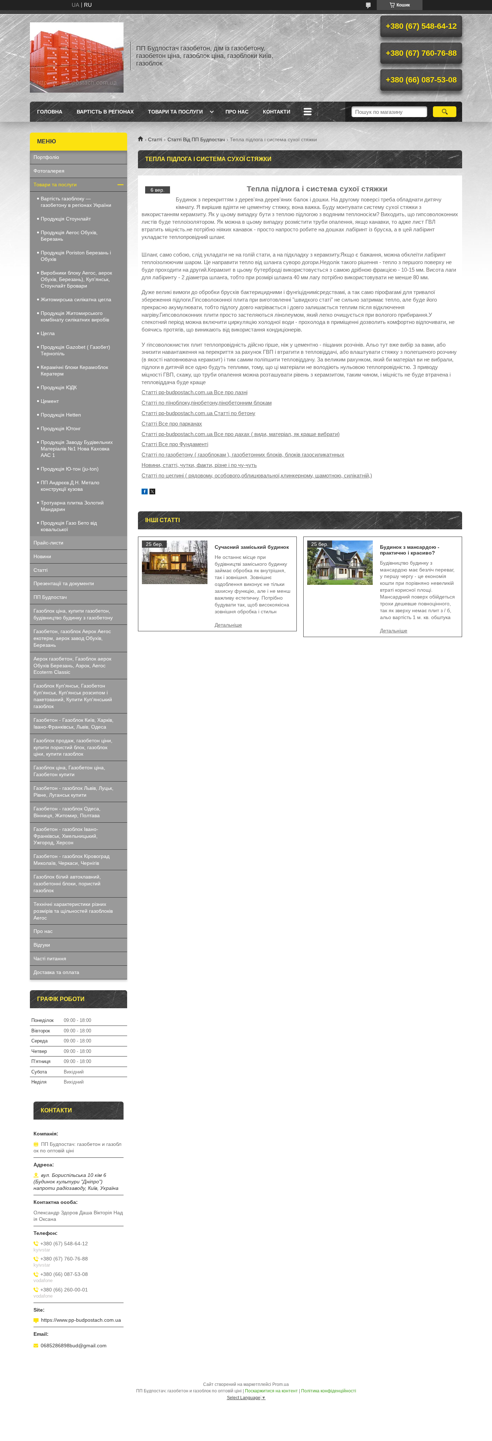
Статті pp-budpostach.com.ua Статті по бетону (198, 413)
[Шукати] (444, 111)
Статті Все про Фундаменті (175, 444)
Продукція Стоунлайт (66, 219)
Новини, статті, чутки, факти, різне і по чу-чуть (199, 465)
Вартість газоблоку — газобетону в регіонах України (76, 202)
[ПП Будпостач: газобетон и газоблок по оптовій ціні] (77, 56)
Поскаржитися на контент (271, 1390)
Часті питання (49, 958)
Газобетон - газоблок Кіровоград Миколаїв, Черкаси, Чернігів (71, 859)
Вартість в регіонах (105, 112)
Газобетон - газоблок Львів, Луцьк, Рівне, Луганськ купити (73, 791)
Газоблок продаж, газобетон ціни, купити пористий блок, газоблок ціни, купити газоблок (72, 747)
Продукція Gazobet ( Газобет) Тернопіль (75, 350)
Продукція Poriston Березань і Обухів (76, 256)
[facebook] (145, 492)
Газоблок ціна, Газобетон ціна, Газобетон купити (69, 771)
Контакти (276, 112)
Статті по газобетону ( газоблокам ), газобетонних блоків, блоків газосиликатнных (243, 455)
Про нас (237, 112)
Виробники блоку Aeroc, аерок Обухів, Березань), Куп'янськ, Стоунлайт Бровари (76, 279)
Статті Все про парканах (172, 424)
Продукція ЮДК (59, 387)
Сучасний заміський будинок (252, 547)
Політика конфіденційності (328, 1390)
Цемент (50, 401)
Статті (155, 139)
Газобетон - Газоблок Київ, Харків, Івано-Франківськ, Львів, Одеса (73, 723)
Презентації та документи (63, 583)
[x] (152, 492)
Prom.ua (280, 1384)
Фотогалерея (48, 171)
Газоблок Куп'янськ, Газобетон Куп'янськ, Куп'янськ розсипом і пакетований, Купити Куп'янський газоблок (72, 696)
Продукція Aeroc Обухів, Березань (69, 236)
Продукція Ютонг (61, 428)
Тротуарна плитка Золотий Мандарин (72, 506)
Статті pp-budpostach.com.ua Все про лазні (194, 392)
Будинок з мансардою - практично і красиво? (409, 550)
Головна (49, 112)
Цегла (48, 333)
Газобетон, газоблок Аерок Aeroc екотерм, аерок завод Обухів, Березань (72, 638)
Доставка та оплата (56, 972)
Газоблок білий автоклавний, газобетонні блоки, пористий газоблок (67, 883)
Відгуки (41, 945)
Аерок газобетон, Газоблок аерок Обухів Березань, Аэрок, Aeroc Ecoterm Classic (72, 665)
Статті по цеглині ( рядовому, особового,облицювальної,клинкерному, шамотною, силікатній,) (257, 475)
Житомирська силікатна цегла (76, 299)
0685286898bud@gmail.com (74, 1345)
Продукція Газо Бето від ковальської (69, 526)
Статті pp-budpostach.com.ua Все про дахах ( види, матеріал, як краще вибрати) (241, 434)
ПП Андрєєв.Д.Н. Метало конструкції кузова (70, 486)
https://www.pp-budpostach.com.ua (81, 1320)
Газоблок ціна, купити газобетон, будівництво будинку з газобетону (73, 614)
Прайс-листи (48, 543)
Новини (42, 556)
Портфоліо (46, 157)
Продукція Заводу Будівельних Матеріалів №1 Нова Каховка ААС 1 (77, 448)
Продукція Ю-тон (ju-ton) (70, 469)
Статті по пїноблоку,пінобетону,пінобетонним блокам (207, 403)
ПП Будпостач (50, 597)
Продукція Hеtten (61, 415)
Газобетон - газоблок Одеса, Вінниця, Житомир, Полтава (66, 812)
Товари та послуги (175, 112)
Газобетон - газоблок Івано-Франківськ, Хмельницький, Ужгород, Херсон (65, 836)
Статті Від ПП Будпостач (196, 139)
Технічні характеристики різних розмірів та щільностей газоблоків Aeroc (73, 911)
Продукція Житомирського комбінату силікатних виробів (75, 316)
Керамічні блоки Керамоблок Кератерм (74, 370)
